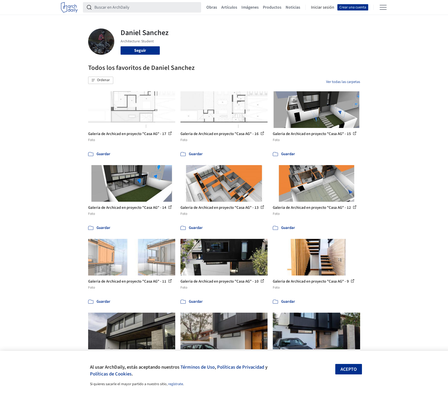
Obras (211, 7)
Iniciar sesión (322, 7)
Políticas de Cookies (111, 373)
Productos (272, 7)
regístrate (175, 384)
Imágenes (250, 7)
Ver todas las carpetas (343, 82)
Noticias (293, 7)
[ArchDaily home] (69, 7)
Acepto (349, 369)
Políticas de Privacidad (240, 367)
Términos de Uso (197, 367)
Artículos (229, 7)
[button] (100, 80)
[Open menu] (383, 7)
